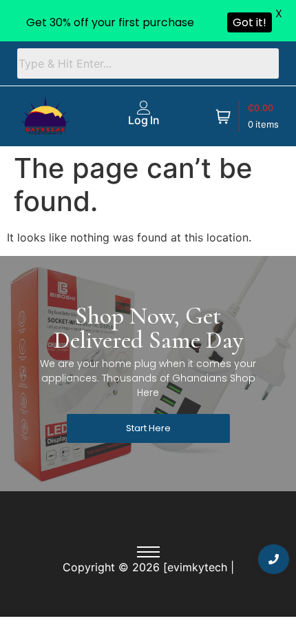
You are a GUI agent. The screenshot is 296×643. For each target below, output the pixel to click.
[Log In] (144, 108)
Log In (144, 120)
